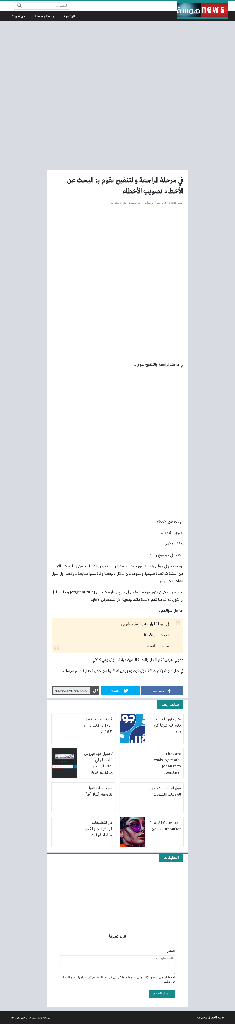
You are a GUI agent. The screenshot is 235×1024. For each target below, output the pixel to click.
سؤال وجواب (152, 202)
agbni (172, 202)
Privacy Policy (45, 16)
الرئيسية (69, 16)
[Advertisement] (117, 95)
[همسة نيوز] (202, 10)
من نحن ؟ (18, 16)
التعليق (170, 951)
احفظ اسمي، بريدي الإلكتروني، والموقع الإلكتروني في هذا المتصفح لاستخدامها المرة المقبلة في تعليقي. (118, 979)
